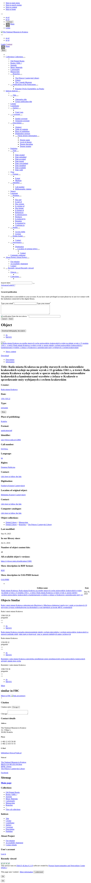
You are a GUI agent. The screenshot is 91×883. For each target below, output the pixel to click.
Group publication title (23, 102)
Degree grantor (25, 146)
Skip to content (11, 7)
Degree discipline (26, 144)
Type (12, 172)
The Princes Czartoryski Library (27, 78)
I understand (38, 872)
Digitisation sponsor (22, 134)
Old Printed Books (17, 61)
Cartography (15, 70)
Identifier (16, 183)
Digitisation (19, 247)
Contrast (9, 22)
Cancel (4, 319)
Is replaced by (20, 219)
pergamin (4, 408)
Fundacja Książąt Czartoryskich (13, 486)
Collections (10, 57)
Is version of (19, 206)
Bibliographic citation (23, 189)
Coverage (16, 114)
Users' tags (19, 112)
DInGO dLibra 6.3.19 (24, 866)
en (7, 17)
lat (2, 458)
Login (8, 28)
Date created (20, 155)
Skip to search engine (14, 5)
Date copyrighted (21, 163)
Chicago (4, 714)
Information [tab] (10, 362)
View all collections (13, 809)
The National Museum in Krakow (13, 762)
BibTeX (9, 337)
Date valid (19, 170)
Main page (6, 783)
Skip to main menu (13, 3)
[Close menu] (2, 34)
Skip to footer (11, 9)
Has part (18, 200)
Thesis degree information (27, 136)
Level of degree (26, 142)
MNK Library (6, 767)
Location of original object (27, 249)
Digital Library (11, 522)
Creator (13, 104)
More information (26, 872)
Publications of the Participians (24, 84)
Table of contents (21, 129)
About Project (11, 257)
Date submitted (20, 157)
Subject (15, 108)
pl (8, 17)
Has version (19, 204)
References (19, 213)
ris (6, 335)
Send (11, 319)
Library (18, 80)
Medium (18, 180)
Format (15, 174)
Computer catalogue (17, 255)
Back (3, 50)
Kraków (4, 421)
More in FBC (6, 696)
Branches (16, 74)
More (3, 686)
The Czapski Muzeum (23, 82)
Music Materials (16, 67)
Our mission (15, 262)
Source (13, 191)
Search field (5, 283)
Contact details (11, 845)
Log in (3, 854)
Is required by (20, 223)
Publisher (13, 148)
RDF (3, 570)
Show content (11, 352)
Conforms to (20, 225)
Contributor (14, 106)
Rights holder (17, 236)
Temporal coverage (22, 121)
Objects (13, 272)
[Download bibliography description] (2, 622)
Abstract (18, 127)
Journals (13, 65)
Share (12, 24)
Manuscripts (15, 72)
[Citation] (4, 341)
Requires (18, 221)
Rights (15, 227)
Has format (19, 208)
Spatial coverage (21, 119)
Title (14, 95)
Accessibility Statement (19, 264)
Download (5, 356)
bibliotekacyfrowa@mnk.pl (11, 753)
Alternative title (21, 99)
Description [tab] (10, 360)
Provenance (17, 242)
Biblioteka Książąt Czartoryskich (13, 495)
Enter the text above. (20, 316)
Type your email (7, 303)
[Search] (34, 283)
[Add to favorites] (2, 341)
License (18, 234)
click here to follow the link (11, 477)
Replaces (18, 217)
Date (14, 151)
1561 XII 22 (5, 399)
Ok (3, 876)
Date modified (20, 166)
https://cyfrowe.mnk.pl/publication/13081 (16, 561)
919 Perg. (4, 449)
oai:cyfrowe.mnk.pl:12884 (11, 440)
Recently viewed (14, 268)
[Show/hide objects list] (24, 57)
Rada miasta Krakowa (9, 390)
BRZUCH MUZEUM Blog (11, 764)
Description (17, 123)
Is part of (18, 202)
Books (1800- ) (16, 63)
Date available (20, 168)
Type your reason (44, 303)
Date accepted (20, 159)
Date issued (19, 161)
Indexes (9, 91)
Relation (16, 195)
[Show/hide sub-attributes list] (11, 95)
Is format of (19, 210)
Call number (19, 187)
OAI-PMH (5, 580)
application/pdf (6, 431)
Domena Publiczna (8, 467)
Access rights (20, 232)
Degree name (25, 140)
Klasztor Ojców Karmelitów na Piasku (29, 89)
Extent (17, 178)
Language (14, 193)
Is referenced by (21, 215)
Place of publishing (22, 131)
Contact (18, 240)
